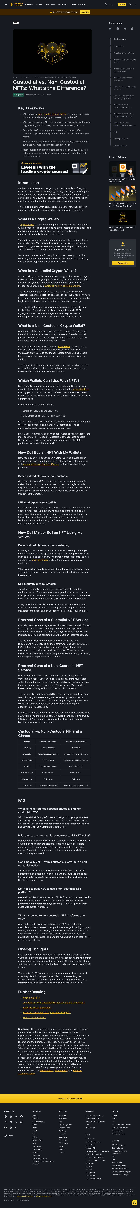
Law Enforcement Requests (121, 1172)
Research (62, 1149)
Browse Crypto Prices (93, 1142)
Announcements (38, 1122)
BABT (61, 1146)
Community (37, 1146)
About (35, 1115)
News (35, 1125)
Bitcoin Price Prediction (94, 1154)
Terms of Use (21, 1196)
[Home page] (17, 4)
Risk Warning (37, 1149)
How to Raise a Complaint (121, 1175)
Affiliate (114, 1115)
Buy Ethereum (90, 1176)
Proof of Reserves (118, 1134)
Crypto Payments (65, 1125)
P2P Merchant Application (95, 1115)
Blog (34, 1143)
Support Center (117, 1148)
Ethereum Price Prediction (95, 1157)
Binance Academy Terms (43, 1196)
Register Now (123, 263)
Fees (113, 1156)
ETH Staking (63, 1143)
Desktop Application (40, 1158)
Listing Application (92, 1118)
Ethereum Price (91, 1148)
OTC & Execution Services (121, 1125)
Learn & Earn (90, 1139)
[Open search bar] (105, 4)
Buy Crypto (63, 1118)
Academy (62, 1131)
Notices (35, 1152)
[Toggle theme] (135, 4)
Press (35, 1128)
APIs (113, 1159)
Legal (35, 1131)
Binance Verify (117, 1162)
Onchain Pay (90, 1128)
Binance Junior (64, 1128)
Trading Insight (117, 1131)
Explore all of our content (68, 1099)
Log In (112, 4)
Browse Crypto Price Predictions (97, 1151)
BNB (113, 1122)
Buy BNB (89, 1166)
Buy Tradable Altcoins (93, 1179)
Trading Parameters (119, 1165)
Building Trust (37, 1140)
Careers (35, 1118)
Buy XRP (89, 1169)
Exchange (62, 1115)
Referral (114, 1118)
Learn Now (85, 12)
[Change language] (130, 4)
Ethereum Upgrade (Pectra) (95, 1160)
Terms (35, 1134)
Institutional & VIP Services (95, 1122)
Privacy (35, 1137)
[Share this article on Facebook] (117, 28)
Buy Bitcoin (90, 1163)
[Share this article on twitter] (110, 28)
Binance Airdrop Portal (120, 1168)
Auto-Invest (63, 1140)
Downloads (37, 1155)
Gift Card (62, 1134)
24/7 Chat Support (118, 1145)
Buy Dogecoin (90, 1172)
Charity (61, 1152)
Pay (60, 1122)
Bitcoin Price (90, 1145)
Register (122, 4)
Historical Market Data (120, 1128)
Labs (87, 1125)
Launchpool (63, 1137)
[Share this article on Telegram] (125, 28)
